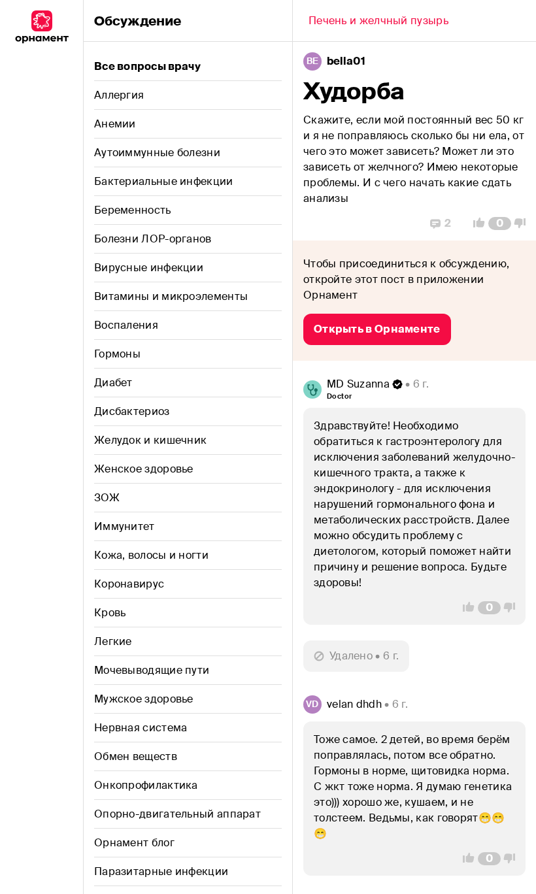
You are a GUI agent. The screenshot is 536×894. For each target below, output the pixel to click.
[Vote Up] (475, 223)
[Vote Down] (523, 223)
